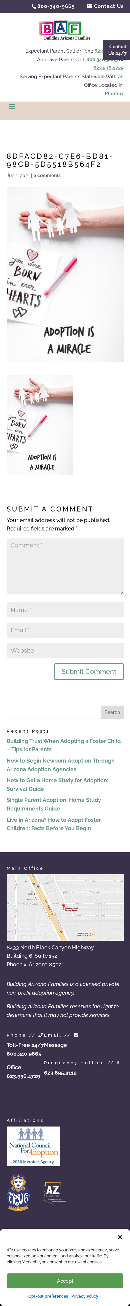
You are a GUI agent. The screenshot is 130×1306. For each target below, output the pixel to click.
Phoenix (114, 94)
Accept (65, 1281)
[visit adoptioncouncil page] (33, 1164)
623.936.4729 (108, 68)
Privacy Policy (84, 1296)
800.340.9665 (102, 60)
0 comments (47, 175)
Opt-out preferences (48, 1296)
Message (55, 1045)
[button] (120, 1237)
